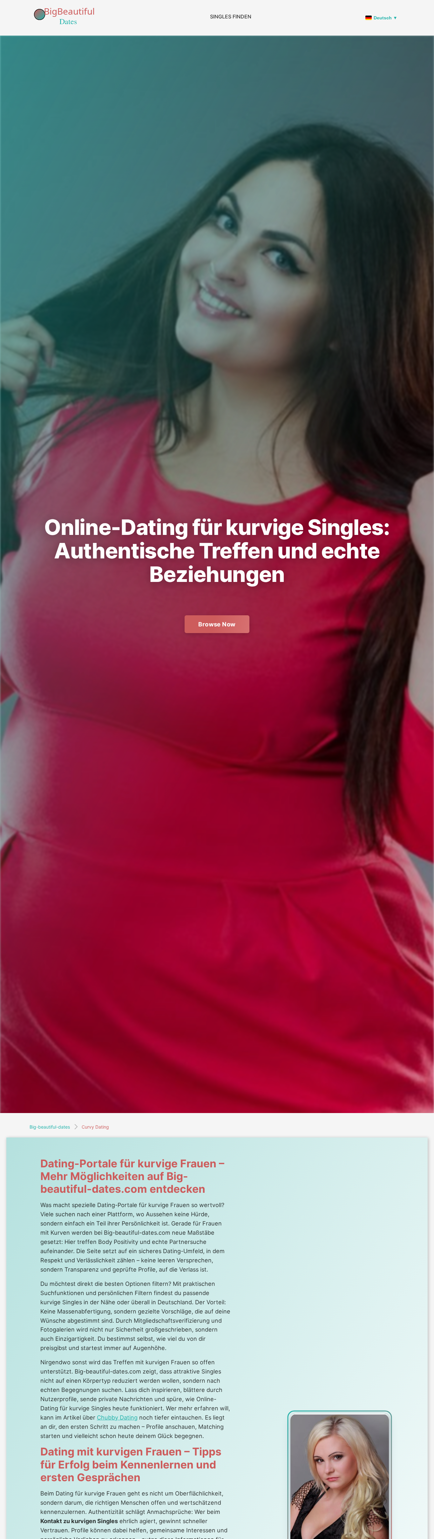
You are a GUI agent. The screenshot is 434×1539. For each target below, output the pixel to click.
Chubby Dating (117, 1417)
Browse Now (216, 624)
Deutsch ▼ (385, 17)
